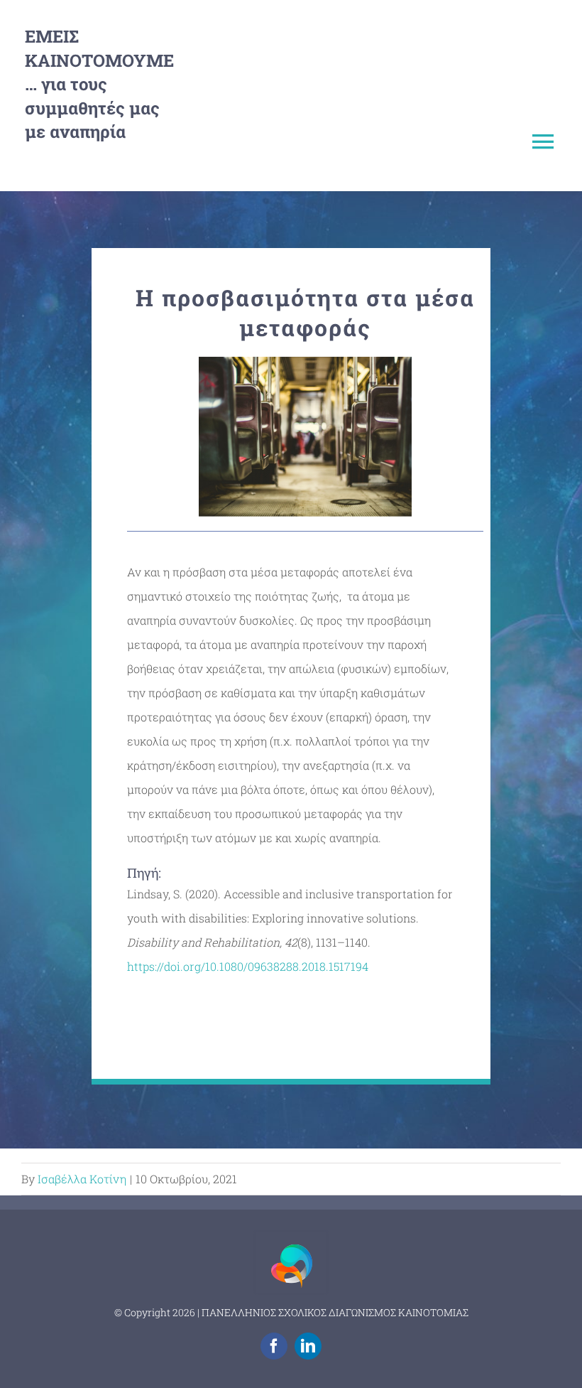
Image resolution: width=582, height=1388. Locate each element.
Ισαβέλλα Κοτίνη (82, 1178)
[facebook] (273, 1346)
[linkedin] (308, 1346)
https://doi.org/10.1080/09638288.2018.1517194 (247, 966)
